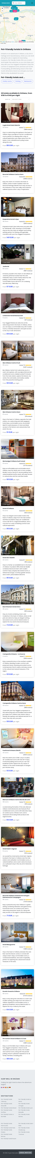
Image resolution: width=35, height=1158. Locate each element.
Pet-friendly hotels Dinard (8, 1108)
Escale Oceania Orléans (11, 991)
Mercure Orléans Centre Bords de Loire (16, 800)
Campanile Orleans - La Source (14, 654)
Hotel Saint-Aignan (10, 849)
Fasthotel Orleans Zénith (12, 750)
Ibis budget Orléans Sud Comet (14, 461)
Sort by (7, 99)
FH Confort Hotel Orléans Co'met (14, 1039)
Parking (17, 81)
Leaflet (3, 41)
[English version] (3, 1088)
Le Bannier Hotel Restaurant (13, 316)
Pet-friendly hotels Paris (8, 1128)
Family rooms (7, 81)
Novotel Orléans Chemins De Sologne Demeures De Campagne (16, 896)
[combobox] (20, 99)
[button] (15, 11)
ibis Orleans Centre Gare (11, 412)
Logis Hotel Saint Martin (11, 125)
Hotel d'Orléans (8, 508)
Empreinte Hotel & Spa (11, 219)
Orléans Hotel (6, 3)
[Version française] (1, 1088)
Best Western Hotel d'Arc (11, 607)
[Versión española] (5, 1088)
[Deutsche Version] (10, 1088)
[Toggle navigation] (32, 3)
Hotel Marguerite (9, 945)
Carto (12, 41)
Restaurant (28, 81)
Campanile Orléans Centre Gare (14, 703)
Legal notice (25, 1152)
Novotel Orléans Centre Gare (13, 174)
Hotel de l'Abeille (9, 558)
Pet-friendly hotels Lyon (26, 1108)
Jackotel (6, 266)
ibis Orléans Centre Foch (11, 363)
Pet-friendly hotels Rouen (8, 1138)
